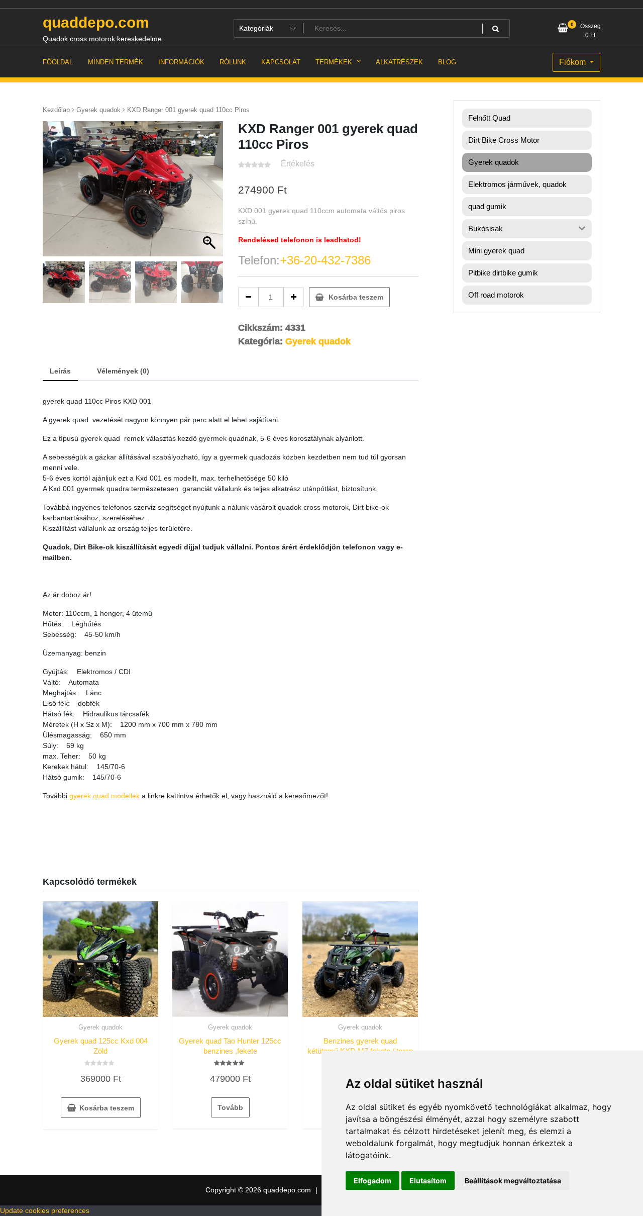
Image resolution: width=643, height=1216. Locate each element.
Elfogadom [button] (372, 1180)
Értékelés (297, 163)
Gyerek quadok (98, 110)
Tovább (230, 1107)
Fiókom (573, 62)
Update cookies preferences (44, 1210)
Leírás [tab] (60, 371)
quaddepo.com (96, 22)
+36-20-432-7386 (325, 260)
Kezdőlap (56, 110)
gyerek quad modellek (104, 796)
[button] (210, 193)
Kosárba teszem (356, 297)
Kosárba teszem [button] (106, 1108)
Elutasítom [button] (428, 1180)
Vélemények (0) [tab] (123, 371)
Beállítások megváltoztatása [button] (513, 1180)
